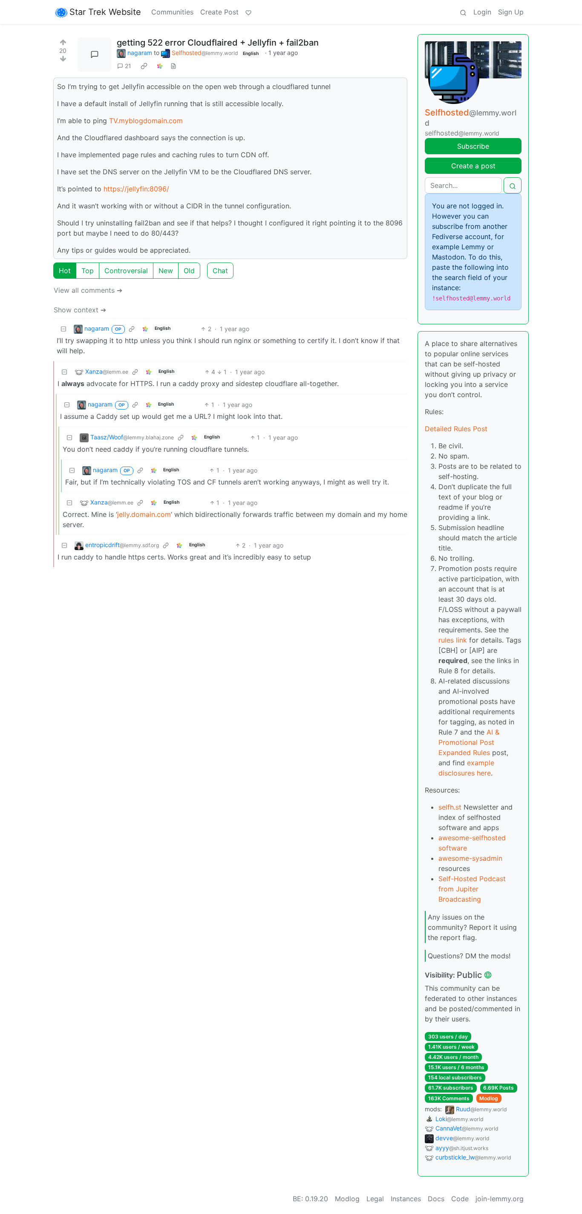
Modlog (488, 1098)
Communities (172, 12)
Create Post (219, 12)
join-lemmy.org (499, 1198)
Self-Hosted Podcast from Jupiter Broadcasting (472, 888)
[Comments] (95, 54)
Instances (406, 1198)
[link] (144, 66)
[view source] (173, 66)
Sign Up (511, 12)
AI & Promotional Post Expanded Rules (468, 742)
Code (460, 1198)
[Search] (463, 11)
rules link (452, 640)
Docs (436, 1198)
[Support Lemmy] (248, 11)
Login (482, 12)
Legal (375, 1198)
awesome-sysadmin (470, 858)
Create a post (473, 165)
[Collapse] (63, 328)
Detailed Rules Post (456, 428)
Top (87, 270)
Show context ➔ (80, 310)
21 (128, 65)
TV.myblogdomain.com (146, 120)
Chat (220, 270)
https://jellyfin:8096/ (136, 189)
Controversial (126, 270)
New (165, 270)
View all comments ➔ (88, 290)
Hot (65, 270)
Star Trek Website (105, 12)
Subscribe (473, 146)
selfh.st (449, 807)
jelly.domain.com (144, 514)
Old (189, 270)
